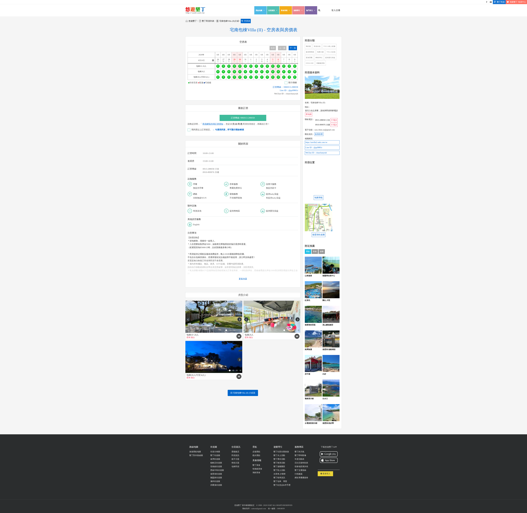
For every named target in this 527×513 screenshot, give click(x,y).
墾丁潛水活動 (279, 459)
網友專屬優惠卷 (301, 478)
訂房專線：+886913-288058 (285, 87)
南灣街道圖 (215, 459)
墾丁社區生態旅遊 (281, 452)
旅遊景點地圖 (195, 452)
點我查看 (319, 134)
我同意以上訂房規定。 (217, 130)
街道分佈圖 (215, 452)
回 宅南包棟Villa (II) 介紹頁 (242, 393)
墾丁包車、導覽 (280, 481)
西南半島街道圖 (217, 470)
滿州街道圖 (215, 481)
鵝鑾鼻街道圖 (216, 478)
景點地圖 (259, 10)
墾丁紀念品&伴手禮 (282, 485)
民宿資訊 (235, 455)
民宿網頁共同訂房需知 (213, 124)
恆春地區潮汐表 (301, 466)
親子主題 (235, 459)
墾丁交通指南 (300, 470)
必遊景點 (256, 452)
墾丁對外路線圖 (196, 455)
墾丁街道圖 (215, 455)
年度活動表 (299, 459)
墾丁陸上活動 (279, 470)
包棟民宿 (235, 466)
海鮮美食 (256, 473)
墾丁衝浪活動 (279, 463)
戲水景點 (256, 455)
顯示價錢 (292, 82)
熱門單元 (309, 10)
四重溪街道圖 (216, 485)
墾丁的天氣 (299, 452)
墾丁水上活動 (279, 455)
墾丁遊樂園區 (279, 466)
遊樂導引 (297, 10)
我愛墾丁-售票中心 (518, 2)
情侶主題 (235, 463)
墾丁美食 (256, 465)
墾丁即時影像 (300, 455)
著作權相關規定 (248, 505)
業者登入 (326, 474)
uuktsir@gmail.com (258, 509)
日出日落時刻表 (301, 463)
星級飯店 (235, 452)
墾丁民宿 (501, 2)
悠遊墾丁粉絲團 (487, 2)
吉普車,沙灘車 (280, 474)
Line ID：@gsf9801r (289, 90)
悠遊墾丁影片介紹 (491, 2)
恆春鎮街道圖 (216, 466)
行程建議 (298, 474)
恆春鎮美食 (257, 469)
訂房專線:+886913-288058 (243, 118)
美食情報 (284, 10)
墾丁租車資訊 (279, 478)
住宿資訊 (271, 10)
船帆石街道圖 (216, 463)
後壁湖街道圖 (216, 474)
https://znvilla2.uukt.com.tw (316, 142)
